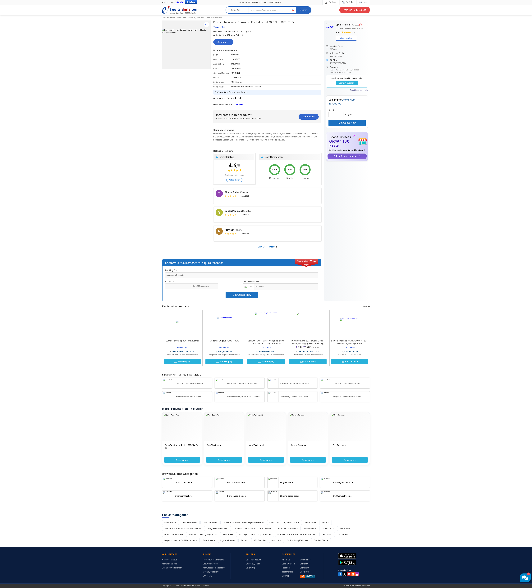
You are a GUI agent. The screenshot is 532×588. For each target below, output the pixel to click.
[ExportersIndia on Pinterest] (349, 574)
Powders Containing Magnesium (203, 534)
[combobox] (247, 287)
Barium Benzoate (298, 445)
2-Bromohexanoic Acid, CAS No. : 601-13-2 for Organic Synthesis (349, 342)
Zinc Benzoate (339, 445)
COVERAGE (307, 576)
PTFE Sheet (228, 534)
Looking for (171, 270)
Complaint (304, 568)
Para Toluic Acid (214, 445)
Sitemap (285, 576)
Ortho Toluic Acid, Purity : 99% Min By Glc (181, 446)
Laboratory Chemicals (196, 18)
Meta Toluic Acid (256, 445)
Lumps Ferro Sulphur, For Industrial (182, 340)
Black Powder (170, 522)
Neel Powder (345, 528)
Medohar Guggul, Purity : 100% (224, 340)
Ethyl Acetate (209, 540)
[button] (293, 10)
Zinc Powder (310, 522)
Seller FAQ (250, 568)
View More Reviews (267, 247)
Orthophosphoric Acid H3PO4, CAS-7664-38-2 (253, 528)
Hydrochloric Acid (291, 522)
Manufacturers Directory (214, 568)
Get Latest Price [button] (220, 27)
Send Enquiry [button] (184, 361)
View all (366, 306)
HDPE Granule (310, 528)
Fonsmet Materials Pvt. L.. (267, 351)
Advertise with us (169, 560)
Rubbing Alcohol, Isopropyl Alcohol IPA (255, 534)
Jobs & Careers (288, 564)
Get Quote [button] (182, 347)
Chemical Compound (214, 18)
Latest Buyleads (253, 564)
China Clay (274, 522)
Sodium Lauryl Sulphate (297, 540)
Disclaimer (304, 572)
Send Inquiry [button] (223, 42)
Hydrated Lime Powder (288, 528)
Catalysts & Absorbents (177, 18)
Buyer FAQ (207, 576)
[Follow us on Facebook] (340, 574)
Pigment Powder (227, 540)
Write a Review (234, 180)
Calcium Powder (210, 522)
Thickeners (343, 534)
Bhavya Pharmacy (225, 351)
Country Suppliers (211, 572)
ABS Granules (260, 540)
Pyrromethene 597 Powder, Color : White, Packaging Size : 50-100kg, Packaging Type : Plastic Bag (307, 343)
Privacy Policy (348, 586)
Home (164, 18)
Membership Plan (169, 564)
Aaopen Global (351, 351)
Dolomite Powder (189, 522)
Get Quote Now (347, 122)
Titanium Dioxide (321, 540)
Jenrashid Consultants (309, 351)
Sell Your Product (253, 560)
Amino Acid (276, 540)
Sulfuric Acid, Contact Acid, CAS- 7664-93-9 (183, 528)
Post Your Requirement (213, 560)
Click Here (238, 105)
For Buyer (332, 2)
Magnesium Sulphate (217, 528)
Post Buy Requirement (354, 9)
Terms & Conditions (362, 586)
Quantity (170, 281)
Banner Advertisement (172, 568)
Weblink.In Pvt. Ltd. (187, 586)
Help (364, 2)
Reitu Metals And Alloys (183, 351)
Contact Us (305, 564)
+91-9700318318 (271, 2)
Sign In (180, 2)
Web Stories (305, 560)
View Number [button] (346, 38)
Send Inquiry (182, 460)
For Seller (349, 2)
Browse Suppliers (210, 564)
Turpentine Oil (328, 528)
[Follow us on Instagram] (357, 574)
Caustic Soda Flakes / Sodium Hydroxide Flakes (243, 522)
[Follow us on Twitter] (344, 574)
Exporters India (180, 10)
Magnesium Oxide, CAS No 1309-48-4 (180, 540)
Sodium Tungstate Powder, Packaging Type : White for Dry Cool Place (266, 342)
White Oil (325, 522)
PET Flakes (327, 534)
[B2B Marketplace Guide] (353, 574)
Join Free (191, 2)
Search (303, 10)
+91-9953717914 (249, 2)
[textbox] (204, 286)
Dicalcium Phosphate (173, 534)
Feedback (286, 568)
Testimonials (287, 572)
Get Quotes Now (242, 294)
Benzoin (244, 540)
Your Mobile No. (251, 281)
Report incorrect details (359, 90)
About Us (286, 560)
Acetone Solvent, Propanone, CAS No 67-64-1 (297, 534)
